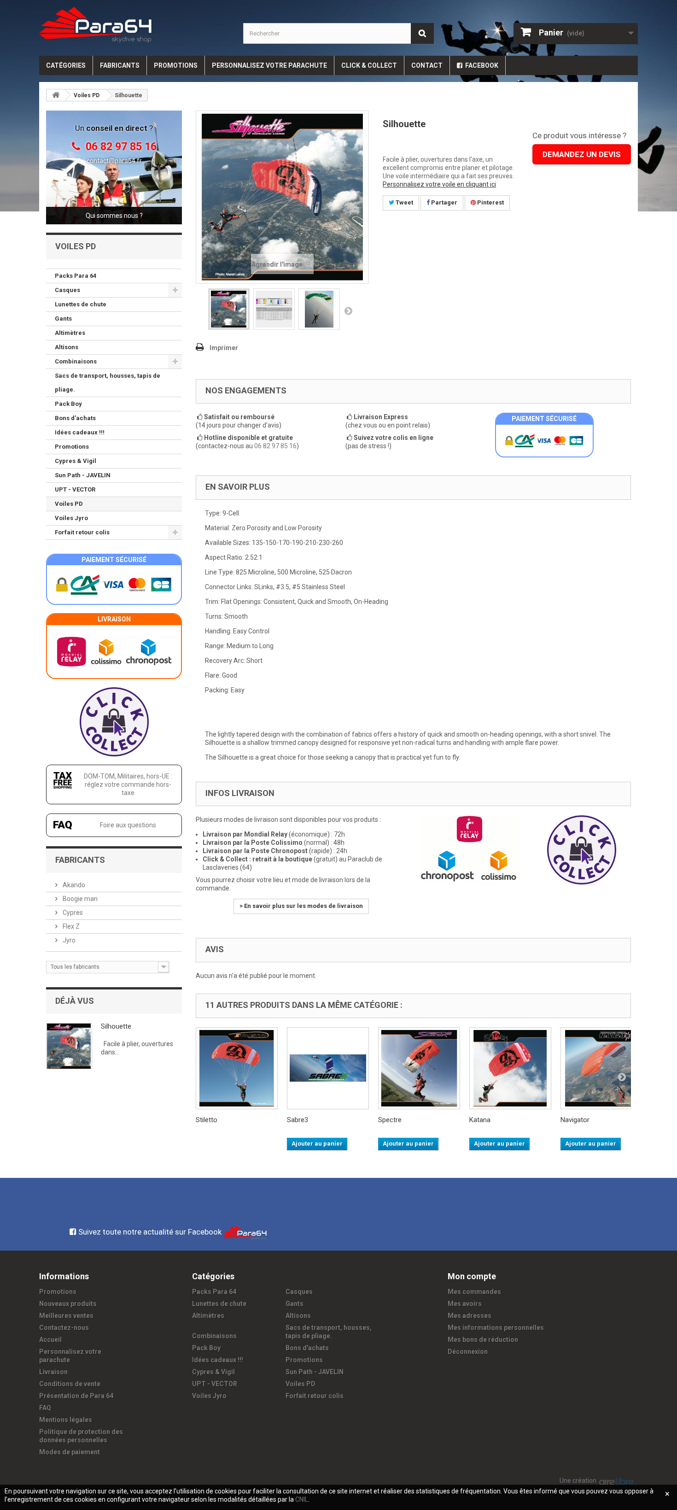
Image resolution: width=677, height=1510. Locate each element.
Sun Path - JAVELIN (83, 475)
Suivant (348, 310)
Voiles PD (69, 503)
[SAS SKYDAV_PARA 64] (134, 25)
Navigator (574, 1120)
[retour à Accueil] (55, 95)
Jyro (68, 940)
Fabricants (120, 65)
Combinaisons (76, 361)
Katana (479, 1120)
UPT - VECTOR (75, 489)
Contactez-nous (64, 1327)
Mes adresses (469, 1315)
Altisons (66, 347)
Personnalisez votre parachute (269, 65)
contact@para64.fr (114, 160)
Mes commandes (474, 1291)
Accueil (50, 1339)
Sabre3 (297, 1120)
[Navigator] (601, 1068)
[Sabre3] (328, 1068)
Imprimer (224, 347)
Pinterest (490, 202)
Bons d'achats (75, 418)
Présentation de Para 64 (76, 1395)
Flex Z (70, 926)
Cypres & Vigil (75, 460)
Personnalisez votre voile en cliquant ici (439, 184)
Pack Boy (68, 403)
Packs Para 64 (75, 275)
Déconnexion (468, 1351)
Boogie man (79, 898)
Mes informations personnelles (496, 1327)
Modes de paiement (69, 1452)
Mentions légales (65, 1419)
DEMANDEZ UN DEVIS (582, 154)
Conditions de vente (69, 1383)
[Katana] (510, 1068)
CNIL (301, 1499)
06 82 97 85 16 (275, 446)
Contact (427, 65)
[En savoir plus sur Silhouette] (69, 1046)
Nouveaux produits (68, 1303)
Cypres (72, 912)
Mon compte (472, 1276)
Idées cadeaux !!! (80, 432)
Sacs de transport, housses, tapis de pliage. (107, 382)
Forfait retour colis (82, 532)
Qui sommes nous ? (114, 215)
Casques (67, 290)
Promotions (176, 65)
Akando (73, 885)
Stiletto (206, 1120)
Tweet (403, 202)
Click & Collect (369, 65)
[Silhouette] (229, 309)
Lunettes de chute (80, 304)
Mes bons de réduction (483, 1339)
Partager (443, 202)
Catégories (66, 65)
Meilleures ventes (66, 1315)
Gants (63, 318)
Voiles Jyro (71, 518)
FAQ (45, 1407)
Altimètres (70, 332)
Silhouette (116, 1026)
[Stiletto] (237, 1068)
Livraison (53, 1371)
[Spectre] (419, 1068)
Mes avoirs (465, 1303)
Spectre (390, 1120)
